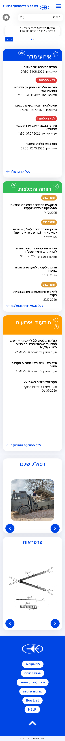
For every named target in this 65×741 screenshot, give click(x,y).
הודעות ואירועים (33, 322)
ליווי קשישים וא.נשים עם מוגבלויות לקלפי (35, 293)
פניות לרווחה (32, 673)
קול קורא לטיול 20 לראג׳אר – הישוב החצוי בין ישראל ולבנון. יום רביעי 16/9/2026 (33, 344)
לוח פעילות (33, 664)
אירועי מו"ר (39, 56)
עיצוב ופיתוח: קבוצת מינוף (32, 738)
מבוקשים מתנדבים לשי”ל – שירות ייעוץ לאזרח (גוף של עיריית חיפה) (35, 231)
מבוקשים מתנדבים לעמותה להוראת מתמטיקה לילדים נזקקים (33, 206)
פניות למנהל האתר (32, 682)
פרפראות (32, 542)
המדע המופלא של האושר (40, 67)
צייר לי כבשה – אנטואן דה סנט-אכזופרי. (36, 127)
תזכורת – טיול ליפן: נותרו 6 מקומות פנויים (34, 364)
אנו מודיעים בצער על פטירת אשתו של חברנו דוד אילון (37, 29)
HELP (32, 709)
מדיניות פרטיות (32, 691)
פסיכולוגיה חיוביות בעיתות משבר (35, 105)
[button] (59, 6)
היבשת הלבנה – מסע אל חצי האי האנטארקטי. (35, 89)
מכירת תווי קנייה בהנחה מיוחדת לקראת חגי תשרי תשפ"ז (36, 250)
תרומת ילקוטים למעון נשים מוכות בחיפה (36, 269)
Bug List (32, 700)
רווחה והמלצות (34, 189)
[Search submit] (22, 17)
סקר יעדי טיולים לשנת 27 (40, 382)
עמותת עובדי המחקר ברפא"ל (20, 6)
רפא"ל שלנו (32, 464)
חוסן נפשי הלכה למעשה (41, 144)
